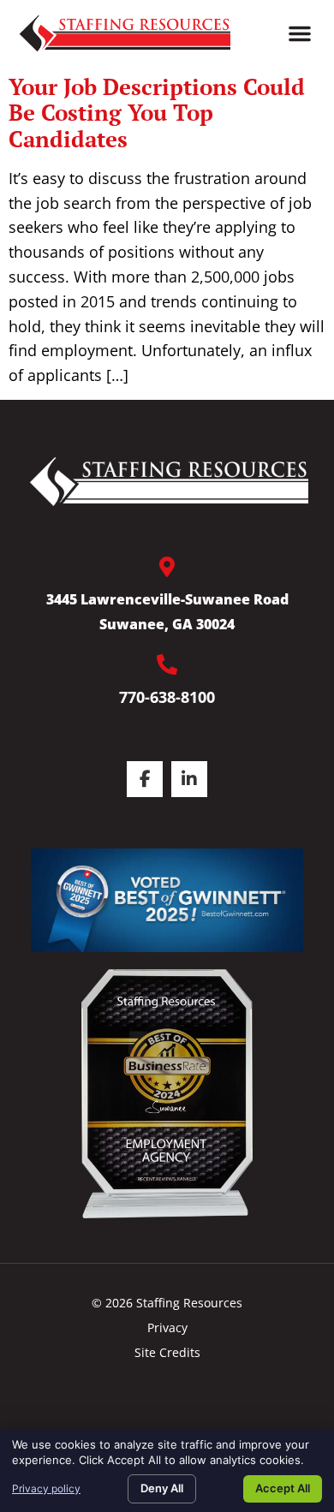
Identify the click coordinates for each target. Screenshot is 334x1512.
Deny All (161, 1488)
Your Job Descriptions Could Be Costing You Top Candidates (157, 112)
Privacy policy (46, 1488)
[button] (300, 33)
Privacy (167, 1327)
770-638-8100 (167, 697)
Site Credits (167, 1352)
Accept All (282, 1488)
